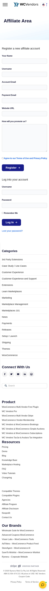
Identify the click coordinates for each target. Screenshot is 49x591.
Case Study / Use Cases (14, 266)
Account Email (9, 82)
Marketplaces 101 (11, 310)
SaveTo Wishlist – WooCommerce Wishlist (21, 552)
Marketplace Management (15, 304)
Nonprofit (6, 513)
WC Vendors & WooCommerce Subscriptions (22, 433)
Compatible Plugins (10, 495)
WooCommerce (10, 355)
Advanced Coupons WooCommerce (18, 535)
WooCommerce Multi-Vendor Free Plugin (20, 407)
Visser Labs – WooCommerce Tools (18, 539)
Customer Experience (13, 272)
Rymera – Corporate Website (15, 557)
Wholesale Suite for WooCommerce (18, 530)
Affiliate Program (9, 504)
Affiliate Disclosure (10, 509)
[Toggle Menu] (5, 4)
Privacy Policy (16, 582)
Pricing (5, 447)
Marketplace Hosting (11, 464)
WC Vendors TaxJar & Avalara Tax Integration (22, 438)
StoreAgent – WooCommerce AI (16, 548)
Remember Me (11, 213)
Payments (7, 323)
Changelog (7, 478)
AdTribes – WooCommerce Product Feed (20, 544)
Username (7, 69)
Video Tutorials (8, 473)
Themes (6, 349)
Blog (4, 456)
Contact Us (7, 517)
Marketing (7, 298)
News (5, 317)
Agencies (6, 500)
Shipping (6, 342)
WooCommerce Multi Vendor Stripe (17, 416)
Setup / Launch (9, 336)
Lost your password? (12, 231)
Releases (6, 329)
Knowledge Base (9, 460)
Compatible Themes (11, 491)
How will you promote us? (14, 121)
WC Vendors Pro (9, 411)
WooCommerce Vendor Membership (18, 420)
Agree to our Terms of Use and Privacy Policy (25, 158)
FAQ (4, 469)
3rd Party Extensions (12, 259)
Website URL (8, 108)
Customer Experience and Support (19, 278)
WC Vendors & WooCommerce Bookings (20, 424)
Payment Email (9, 95)
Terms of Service (32, 582)
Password (6, 200)
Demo (4, 451)
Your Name (7, 56)
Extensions (7, 285)
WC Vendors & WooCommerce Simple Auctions (23, 429)
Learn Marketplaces (12, 291)
